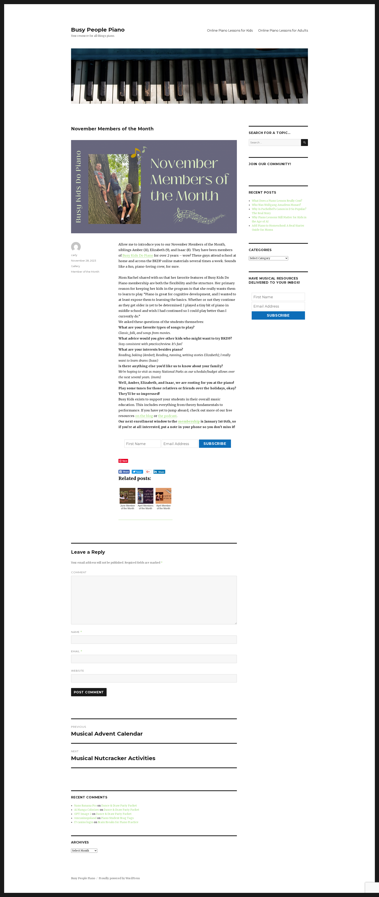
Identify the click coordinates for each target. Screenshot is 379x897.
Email (76, 651)
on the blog (144, 416)
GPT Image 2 (82, 814)
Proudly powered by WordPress (119, 878)
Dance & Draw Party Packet (119, 805)
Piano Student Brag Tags (117, 818)
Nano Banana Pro (85, 805)
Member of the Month (85, 271)
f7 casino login (83, 822)
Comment (78, 572)
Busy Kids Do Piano (137, 255)
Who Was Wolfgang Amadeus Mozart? (276, 205)
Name (76, 632)
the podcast (167, 416)
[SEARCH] (304, 142)
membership (189, 421)
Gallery (75, 266)
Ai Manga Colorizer (86, 809)
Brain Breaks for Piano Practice (118, 822)
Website (77, 670)
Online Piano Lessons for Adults (283, 30)
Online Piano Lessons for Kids (230, 30)
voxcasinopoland (85, 818)
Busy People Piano (98, 29)
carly (74, 255)
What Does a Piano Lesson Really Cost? (277, 200)
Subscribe (215, 443)
